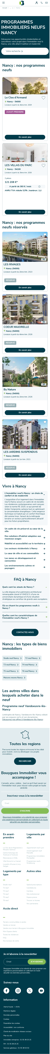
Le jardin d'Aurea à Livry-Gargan (12, 865)
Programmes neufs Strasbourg (33, 862)
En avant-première (9, 836)
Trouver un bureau (33, 900)
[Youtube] (41, 991)
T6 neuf (6, 900)
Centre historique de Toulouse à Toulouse (10, 854)
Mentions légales (9, 1011)
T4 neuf (6, 894)
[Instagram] (18, 991)
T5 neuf (6, 897)
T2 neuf (6, 888)
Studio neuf (7, 885)
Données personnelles (11, 1015)
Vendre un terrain (9, 925)
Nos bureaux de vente (11, 941)
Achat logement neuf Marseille (34, 852)
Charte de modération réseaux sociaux (17, 1031)
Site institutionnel (33, 894)
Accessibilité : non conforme (13, 1027)
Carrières (30, 891)
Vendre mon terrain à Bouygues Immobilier (18, 928)
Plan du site (7, 1035)
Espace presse (32, 897)
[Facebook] (6, 991)
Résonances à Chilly (10, 858)
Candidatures (31, 888)
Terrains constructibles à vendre (14, 922)
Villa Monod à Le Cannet (12, 861)
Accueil (4, 8)
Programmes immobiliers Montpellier (36, 857)
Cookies (6, 1019)
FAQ (4, 938)
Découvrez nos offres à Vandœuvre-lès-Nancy (22, 720)
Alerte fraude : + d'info (11, 1007)
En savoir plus (25, 137)
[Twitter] (30, 991)
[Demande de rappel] (43, 1046)
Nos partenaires (32, 903)
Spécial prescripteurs (34, 885)
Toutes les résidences (10, 935)
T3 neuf (6, 891)
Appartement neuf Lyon (35, 848)
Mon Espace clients (10, 931)
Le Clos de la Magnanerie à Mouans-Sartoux (12, 849)
